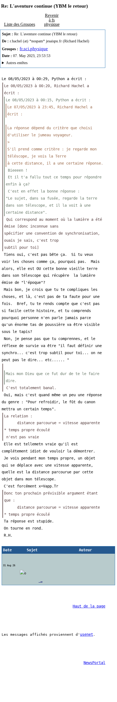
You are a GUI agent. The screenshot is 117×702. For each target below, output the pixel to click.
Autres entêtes (16, 63)
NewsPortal (94, 662)
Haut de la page (89, 606)
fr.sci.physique (34, 48)
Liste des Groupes (19, 24)
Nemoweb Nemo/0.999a (48, 64)
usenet (86, 634)
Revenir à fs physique (52, 19)
